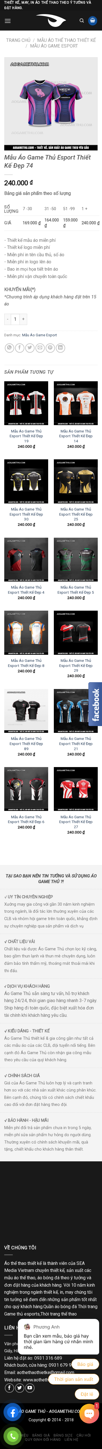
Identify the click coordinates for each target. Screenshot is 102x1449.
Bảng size (63, 1435)
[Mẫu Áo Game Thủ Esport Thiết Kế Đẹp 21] (76, 711)
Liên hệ (71, 1440)
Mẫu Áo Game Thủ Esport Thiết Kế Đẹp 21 (76, 743)
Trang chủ (18, 40)
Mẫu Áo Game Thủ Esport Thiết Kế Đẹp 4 (26, 590)
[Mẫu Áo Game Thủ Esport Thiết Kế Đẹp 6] (26, 789)
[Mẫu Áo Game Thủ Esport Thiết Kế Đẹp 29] (76, 632)
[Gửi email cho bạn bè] (40, 348)
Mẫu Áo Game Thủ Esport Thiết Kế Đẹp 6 (26, 819)
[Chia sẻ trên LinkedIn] (60, 348)
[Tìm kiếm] (82, 20)
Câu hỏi (83, 1435)
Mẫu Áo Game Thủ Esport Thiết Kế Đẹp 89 (26, 743)
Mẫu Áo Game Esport (54, 46)
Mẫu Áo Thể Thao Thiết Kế (66, 40)
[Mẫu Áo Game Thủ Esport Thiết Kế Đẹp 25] (76, 481)
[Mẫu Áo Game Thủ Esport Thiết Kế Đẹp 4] (26, 560)
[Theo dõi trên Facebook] (9, 1388)
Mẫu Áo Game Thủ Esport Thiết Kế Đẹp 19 (26, 436)
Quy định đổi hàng (43, 1440)
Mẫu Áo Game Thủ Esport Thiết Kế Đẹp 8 (26, 663)
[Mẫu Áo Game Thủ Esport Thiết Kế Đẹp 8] (26, 632)
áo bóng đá (48, 1277)
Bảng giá (41, 1435)
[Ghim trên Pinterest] (50, 348)
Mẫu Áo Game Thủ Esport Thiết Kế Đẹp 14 (76, 436)
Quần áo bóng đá (60, 1306)
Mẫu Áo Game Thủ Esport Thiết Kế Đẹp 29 (76, 665)
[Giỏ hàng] (92, 20)
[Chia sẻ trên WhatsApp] (9, 348)
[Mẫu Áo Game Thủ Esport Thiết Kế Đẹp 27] (76, 789)
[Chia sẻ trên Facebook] (19, 348)
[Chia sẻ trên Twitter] (30, 348)
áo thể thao (24, 1277)
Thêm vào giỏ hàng (59, 319)
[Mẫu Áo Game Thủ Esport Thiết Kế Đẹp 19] (26, 403)
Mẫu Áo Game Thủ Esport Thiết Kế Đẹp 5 (76, 590)
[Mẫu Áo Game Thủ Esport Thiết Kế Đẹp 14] (76, 403)
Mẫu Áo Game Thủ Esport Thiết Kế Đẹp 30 (26, 514)
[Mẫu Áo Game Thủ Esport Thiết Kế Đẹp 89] (26, 711)
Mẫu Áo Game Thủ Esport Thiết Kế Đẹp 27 (76, 822)
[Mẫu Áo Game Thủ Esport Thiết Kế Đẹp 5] (76, 560)
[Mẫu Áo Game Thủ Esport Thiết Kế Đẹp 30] (26, 481)
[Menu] (7, 21)
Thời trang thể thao (59, 1314)
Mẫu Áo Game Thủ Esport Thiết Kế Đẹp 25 (76, 514)
